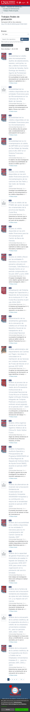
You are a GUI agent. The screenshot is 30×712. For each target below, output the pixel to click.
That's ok (21, 709)
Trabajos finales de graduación (11, 10)
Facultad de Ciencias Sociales (15, 7)
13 (21, 679)
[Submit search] (17, 3)
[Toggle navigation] (27, 2)
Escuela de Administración (11, 9)
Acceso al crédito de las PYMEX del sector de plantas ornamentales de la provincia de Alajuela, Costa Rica (19, 207)
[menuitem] (20, 3)
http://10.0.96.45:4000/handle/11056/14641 (14, 24)
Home (3, 7)
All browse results (7, 45)
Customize (4, 706)
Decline (8, 709)
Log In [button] (23, 2)
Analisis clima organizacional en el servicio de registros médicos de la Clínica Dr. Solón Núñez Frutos (18, 428)
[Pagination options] (27, 49)
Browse (25, 39)
